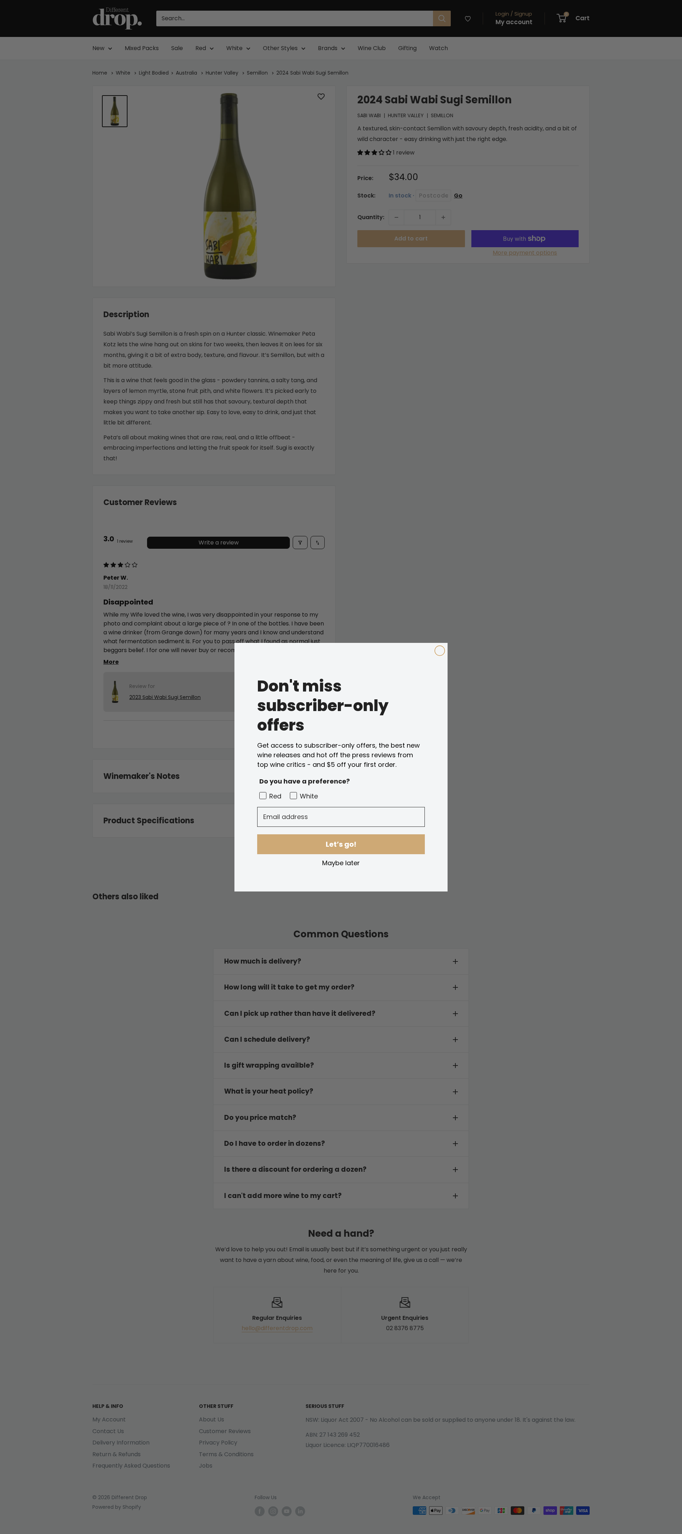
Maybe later (341, 863)
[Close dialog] (440, 651)
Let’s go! (341, 844)
